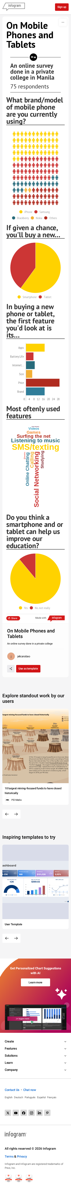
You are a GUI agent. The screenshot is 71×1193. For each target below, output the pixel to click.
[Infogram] (13, 7)
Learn (9, 1063)
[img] (35, 146)
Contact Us (12, 1090)
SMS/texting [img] (35, 447)
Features (11, 1048)
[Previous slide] (7, 814)
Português (30, 1097)
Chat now (29, 1090)
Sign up (61, 6)
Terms (9, 1156)
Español (41, 1097)
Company (11, 1070)
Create (9, 1041)
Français (51, 1097)
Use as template (28, 668)
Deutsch (18, 1097)
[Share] (11, 668)
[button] (26, 212)
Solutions (11, 1055)
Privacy (22, 1156)
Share (14, 618)
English (8, 1097)
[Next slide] (16, 814)
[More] (63, 22)
